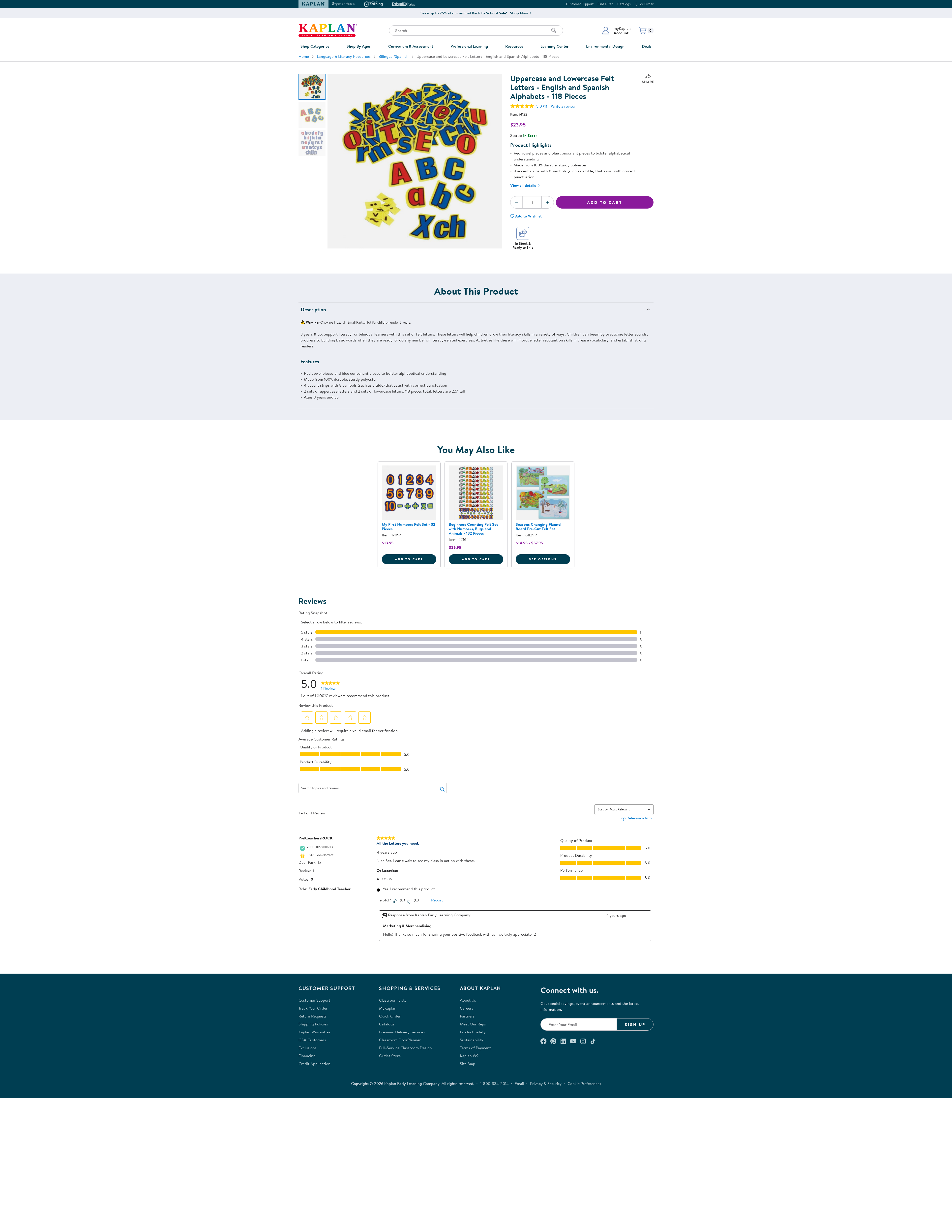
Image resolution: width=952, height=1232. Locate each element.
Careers (466, 1008)
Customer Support (580, 3)
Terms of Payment (475, 1047)
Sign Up (635, 1024)
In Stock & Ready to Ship (523, 245)
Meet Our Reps (473, 1024)
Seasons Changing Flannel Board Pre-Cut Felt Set (538, 526)
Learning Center (554, 46)
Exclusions (307, 1047)
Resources (514, 46)
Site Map (467, 1063)
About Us (468, 1000)
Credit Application (314, 1063)
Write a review (563, 106)
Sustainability (471, 1040)
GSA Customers (312, 1040)
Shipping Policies (313, 1024)
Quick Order (644, 3)
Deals (647, 46)
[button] (616, 30)
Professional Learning (469, 46)
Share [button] (648, 81)
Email (519, 1083)
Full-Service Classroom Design (405, 1047)
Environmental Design (605, 46)
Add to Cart (604, 202)
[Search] (554, 30)
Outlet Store (390, 1055)
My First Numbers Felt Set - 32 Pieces (408, 526)
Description (313, 309)
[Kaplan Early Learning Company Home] (327, 30)
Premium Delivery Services (402, 1032)
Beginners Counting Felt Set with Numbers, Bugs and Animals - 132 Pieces (473, 529)
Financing (307, 1055)
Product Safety (473, 1032)
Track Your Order (312, 1008)
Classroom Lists (392, 1000)
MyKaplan (387, 1008)
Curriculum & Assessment (410, 46)
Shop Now (519, 13)
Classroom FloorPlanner (400, 1040)
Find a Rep (605, 3)
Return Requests (312, 1016)
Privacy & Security (546, 1083)
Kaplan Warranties (314, 1032)
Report (437, 900)
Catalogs (624, 3)
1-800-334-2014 (494, 1083)
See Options (549, 559)
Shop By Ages (359, 46)
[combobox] (627, 809)
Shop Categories (314, 46)
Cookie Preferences (584, 1083)
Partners (467, 1016)
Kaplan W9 (469, 1055)
